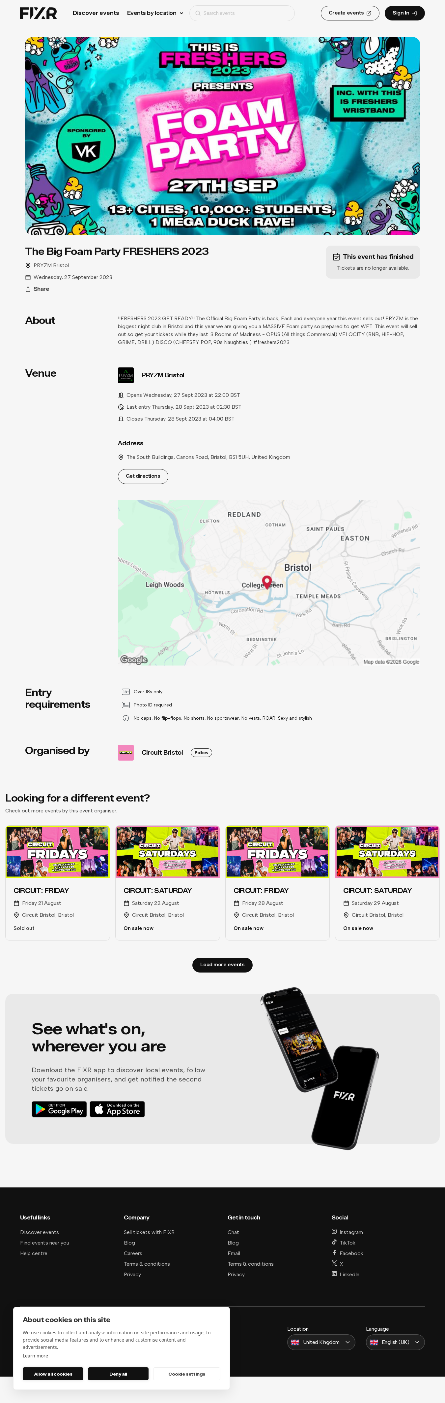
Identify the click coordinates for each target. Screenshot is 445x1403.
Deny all (118, 1374)
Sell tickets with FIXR (149, 1232)
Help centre (33, 1253)
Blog (129, 1243)
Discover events (96, 13)
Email (234, 1253)
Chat (233, 1232)
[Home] (38, 13)
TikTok (347, 1243)
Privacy (132, 1274)
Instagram (351, 1232)
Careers (133, 1253)
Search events (219, 13)
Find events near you (44, 1243)
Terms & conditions (147, 1264)
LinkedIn (349, 1274)
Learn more (35, 1355)
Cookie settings (186, 1374)
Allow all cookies (53, 1374)
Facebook (351, 1253)
